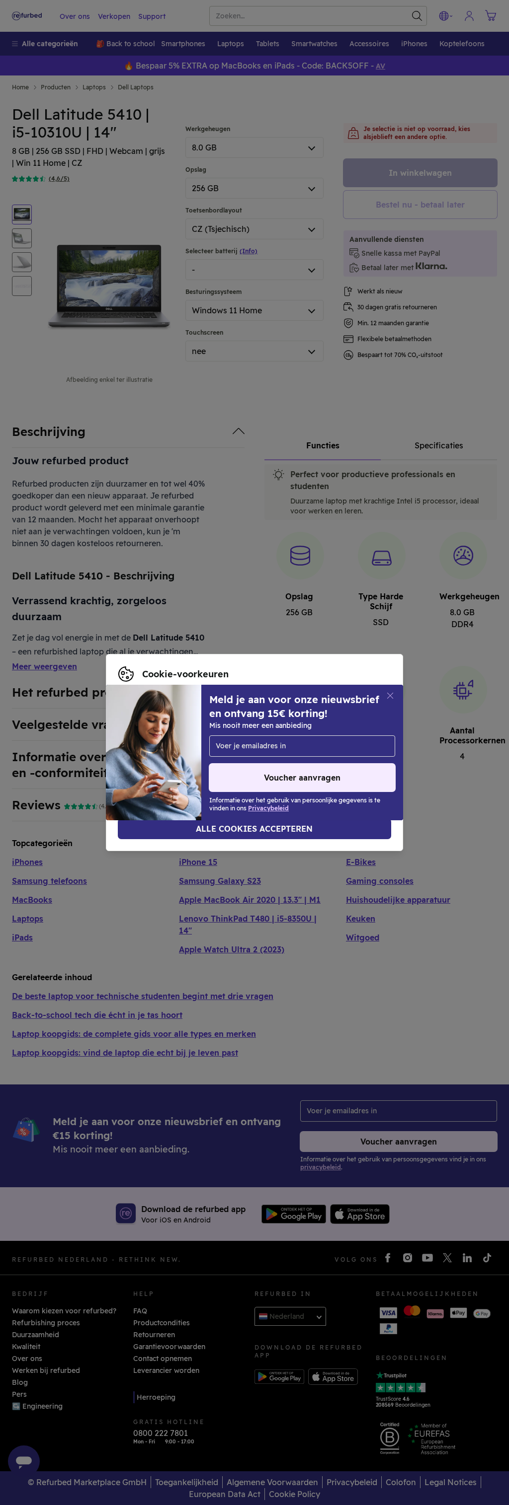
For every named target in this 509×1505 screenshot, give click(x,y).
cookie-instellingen (323, 736)
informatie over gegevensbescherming (280, 747)
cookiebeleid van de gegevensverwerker (188, 757)
